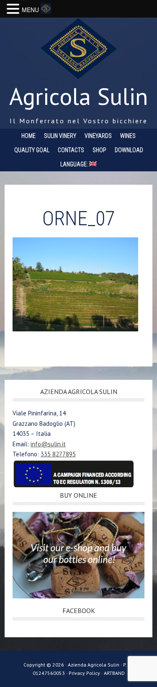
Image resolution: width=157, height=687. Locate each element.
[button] (14, 9)
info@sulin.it (48, 444)
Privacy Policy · (86, 673)
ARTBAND (114, 673)
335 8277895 (58, 454)
